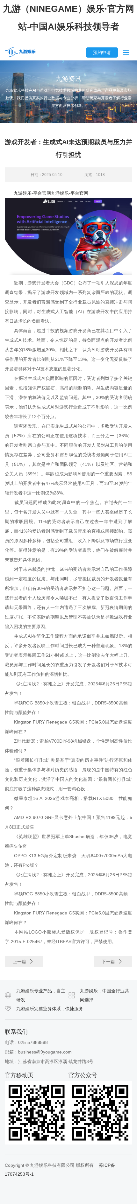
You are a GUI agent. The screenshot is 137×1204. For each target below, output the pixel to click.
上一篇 (20, 961)
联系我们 (16, 1032)
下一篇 (109, 961)
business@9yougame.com (45, 1051)
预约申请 (102, 52)
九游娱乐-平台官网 (32, 193)
